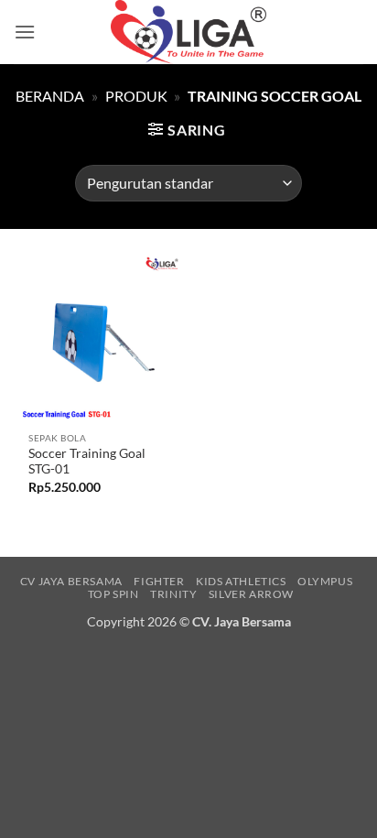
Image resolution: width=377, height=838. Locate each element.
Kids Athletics (241, 581)
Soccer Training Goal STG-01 (86, 461)
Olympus (324, 581)
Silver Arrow (251, 594)
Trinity (173, 594)
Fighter (159, 581)
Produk (136, 95)
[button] (25, 31)
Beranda (50, 95)
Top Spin (113, 594)
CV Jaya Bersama (71, 581)
